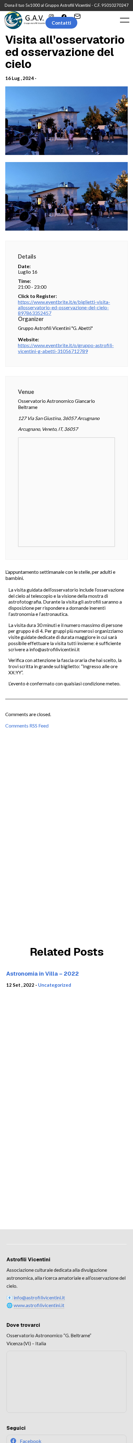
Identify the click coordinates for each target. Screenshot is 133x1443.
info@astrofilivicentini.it (39, 1297)
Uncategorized (54, 985)
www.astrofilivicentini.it (39, 1305)
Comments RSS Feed (27, 725)
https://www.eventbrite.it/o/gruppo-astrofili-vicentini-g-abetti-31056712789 (66, 348)
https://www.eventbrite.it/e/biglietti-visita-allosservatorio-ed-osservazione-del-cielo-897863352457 (64, 307)
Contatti (61, 23)
